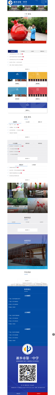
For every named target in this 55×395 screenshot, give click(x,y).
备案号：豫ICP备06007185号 (40, 387)
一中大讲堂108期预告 (14, 154)
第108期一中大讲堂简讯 (14, 151)
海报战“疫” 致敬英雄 (13, 132)
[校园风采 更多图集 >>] (26, 244)
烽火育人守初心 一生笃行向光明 (16, 62)
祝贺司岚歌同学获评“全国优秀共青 (16, 56)
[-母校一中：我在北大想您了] (27, 17)
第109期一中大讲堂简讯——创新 (16, 146)
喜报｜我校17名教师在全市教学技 (16, 65)
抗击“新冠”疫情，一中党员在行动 (16, 130)
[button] (9, 31)
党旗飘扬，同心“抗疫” (14, 127)
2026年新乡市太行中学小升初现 (16, 59)
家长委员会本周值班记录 (14, 175)
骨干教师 (27, 222)
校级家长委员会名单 (13, 167)
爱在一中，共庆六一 (13, 124)
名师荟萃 (41, 222)
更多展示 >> (27, 69)
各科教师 (13, 222)
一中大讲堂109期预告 (14, 148)
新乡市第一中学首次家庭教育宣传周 (16, 170)
